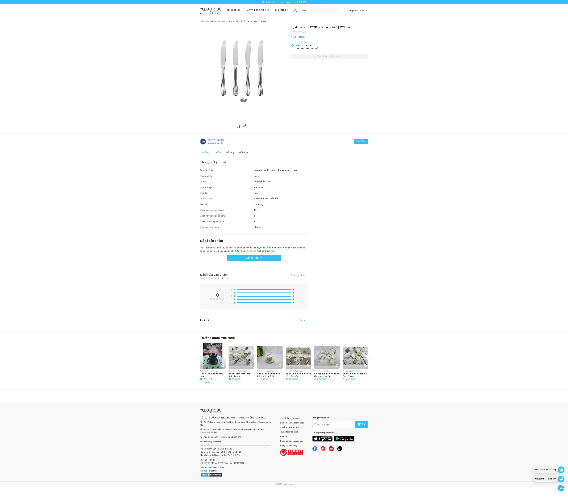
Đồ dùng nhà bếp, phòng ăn (212, 21)
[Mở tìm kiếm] (295, 11)
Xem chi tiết (252, 258)
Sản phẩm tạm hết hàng (329, 56)
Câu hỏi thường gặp (289, 427)
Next (368, 357)
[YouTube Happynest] (331, 448)
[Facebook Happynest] (314, 448)
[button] (238, 126)
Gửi (363, 424)
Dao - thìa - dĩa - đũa (256, 21)
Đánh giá (284, 436)
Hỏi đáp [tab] (243, 152)
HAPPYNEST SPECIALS (257, 10)
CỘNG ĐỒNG (233, 10)
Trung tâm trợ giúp (289, 432)
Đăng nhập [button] (352, 10)
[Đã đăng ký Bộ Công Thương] (291, 452)
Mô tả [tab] (219, 152)
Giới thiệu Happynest (290, 418)
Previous (200, 357)
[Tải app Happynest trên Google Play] (344, 438)
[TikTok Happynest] (339, 448)
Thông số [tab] (207, 152)
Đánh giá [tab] (230, 152)
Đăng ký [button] (364, 10)
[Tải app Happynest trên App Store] (322, 438)
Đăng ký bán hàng (288, 445)
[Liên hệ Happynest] (561, 488)
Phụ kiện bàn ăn (236, 21)
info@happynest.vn (212, 442)
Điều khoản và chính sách (292, 423)
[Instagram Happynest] (323, 448)
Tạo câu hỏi (300, 320)
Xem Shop (361, 141)
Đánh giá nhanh (298, 275)
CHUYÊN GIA (281, 10)
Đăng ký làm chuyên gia (291, 441)
